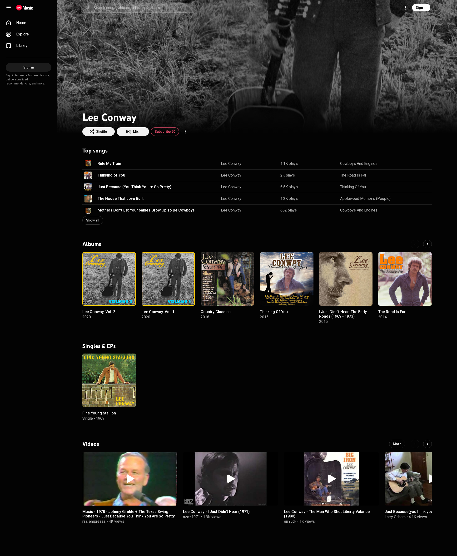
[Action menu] (185, 131)
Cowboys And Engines (359, 163)
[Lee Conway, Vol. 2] (109, 279)
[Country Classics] (227, 279)
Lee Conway (231, 163)
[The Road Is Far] (405, 279)
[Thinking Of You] (286, 279)
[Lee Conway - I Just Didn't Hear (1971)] (230, 479)
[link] (28, 23)
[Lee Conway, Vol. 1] (168, 279)
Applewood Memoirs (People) (365, 198)
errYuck (290, 521)
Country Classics (216, 311)
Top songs (95, 150)
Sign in (421, 8)
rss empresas (94, 521)
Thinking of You (111, 175)
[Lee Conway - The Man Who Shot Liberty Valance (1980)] (331, 479)
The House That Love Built (121, 198)
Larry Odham (395, 517)
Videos (90, 443)
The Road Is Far (353, 175)
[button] (88, 163)
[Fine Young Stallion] (109, 380)
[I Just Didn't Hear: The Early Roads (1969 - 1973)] (346, 279)
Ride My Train (109, 163)
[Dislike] (413, 163)
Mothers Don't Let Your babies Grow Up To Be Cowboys (146, 210)
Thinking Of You (353, 187)
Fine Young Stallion (99, 413)
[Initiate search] (87, 7)
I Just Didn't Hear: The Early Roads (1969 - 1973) (343, 313)
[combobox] (144, 7)
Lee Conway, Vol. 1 (158, 311)
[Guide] (8, 7)
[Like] (404, 163)
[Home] (24, 7)
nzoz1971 (191, 517)
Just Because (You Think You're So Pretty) (134, 187)
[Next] (427, 244)
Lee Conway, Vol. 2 (98, 311)
